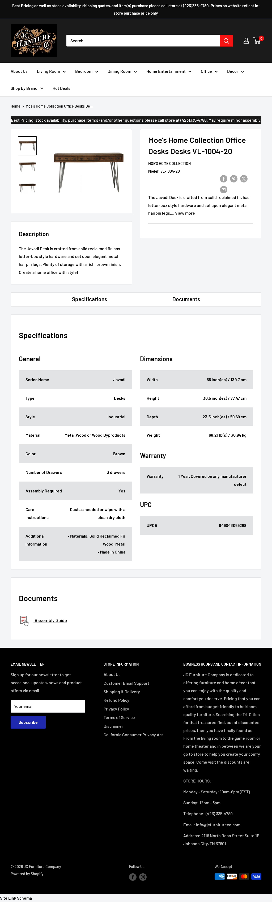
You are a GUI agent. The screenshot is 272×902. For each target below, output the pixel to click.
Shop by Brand (24, 88)
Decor (232, 71)
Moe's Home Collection (169, 163)
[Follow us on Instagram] (143, 877)
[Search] (226, 40)
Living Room (48, 71)
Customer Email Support (126, 683)
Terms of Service (119, 717)
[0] (257, 40)
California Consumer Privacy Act (133, 734)
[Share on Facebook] (223, 178)
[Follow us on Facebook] (133, 877)
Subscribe (28, 722)
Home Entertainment (166, 71)
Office (206, 71)
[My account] (246, 41)
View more (185, 212)
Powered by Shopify (27, 873)
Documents (186, 299)
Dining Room (119, 71)
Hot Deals (61, 88)
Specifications (89, 299)
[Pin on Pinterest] (233, 178)
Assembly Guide (50, 620)
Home (15, 106)
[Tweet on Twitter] (244, 178)
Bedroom (83, 71)
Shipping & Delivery (122, 691)
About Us (19, 71)
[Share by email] (223, 189)
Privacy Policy (116, 708)
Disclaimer (113, 726)
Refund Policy (116, 700)
